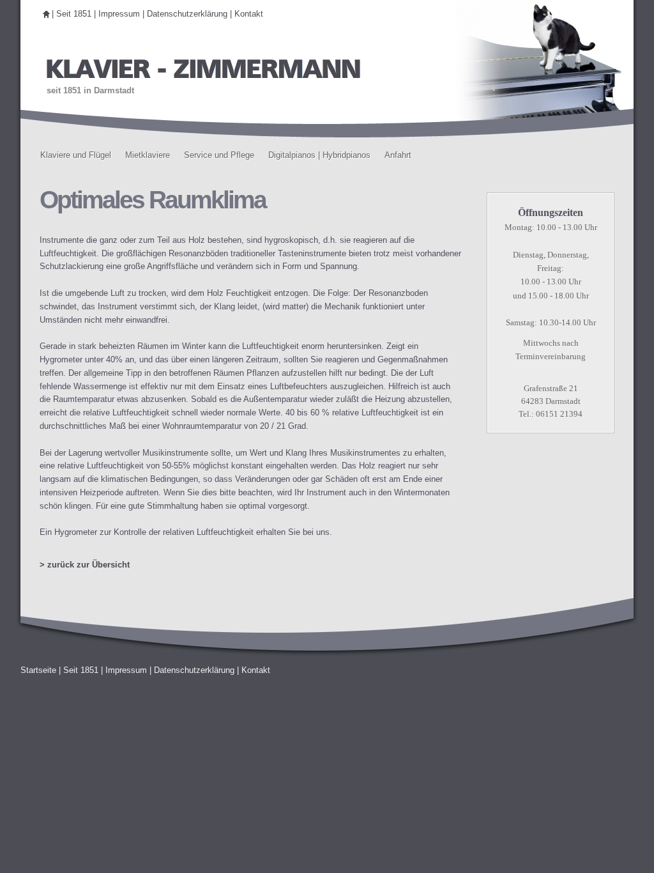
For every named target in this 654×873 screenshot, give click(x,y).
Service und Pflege (219, 155)
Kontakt (248, 14)
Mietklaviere (147, 155)
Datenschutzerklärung (187, 14)
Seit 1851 (73, 14)
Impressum (119, 14)
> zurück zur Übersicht (85, 564)
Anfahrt (397, 155)
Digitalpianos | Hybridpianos (319, 155)
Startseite (38, 670)
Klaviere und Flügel (75, 155)
